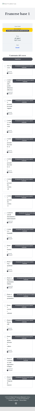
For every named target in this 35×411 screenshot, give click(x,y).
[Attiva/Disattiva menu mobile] (32, 3)
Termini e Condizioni (13, 400)
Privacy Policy (23, 400)
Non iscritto (17, 28)
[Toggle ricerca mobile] (28, 3)
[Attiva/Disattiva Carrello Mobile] (25, 3)
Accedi (17, 47)
